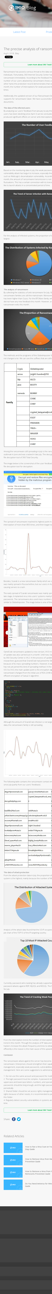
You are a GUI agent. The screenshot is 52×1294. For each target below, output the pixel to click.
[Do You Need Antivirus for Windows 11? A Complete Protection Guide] (13, 1185)
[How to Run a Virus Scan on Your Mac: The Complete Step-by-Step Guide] (13, 1148)
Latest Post (19, 32)
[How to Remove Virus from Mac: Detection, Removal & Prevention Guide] (13, 1160)
